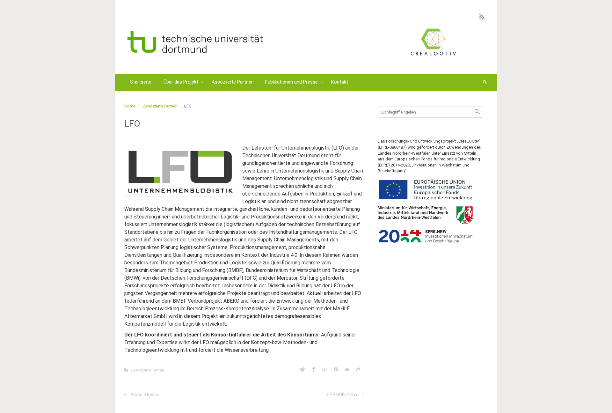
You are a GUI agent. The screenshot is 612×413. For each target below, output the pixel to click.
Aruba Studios (144, 394)
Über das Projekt (182, 82)
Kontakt (339, 82)
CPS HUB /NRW (342, 394)
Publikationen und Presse (292, 82)
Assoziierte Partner (232, 82)
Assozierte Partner (160, 106)
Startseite (140, 82)
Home (129, 106)
